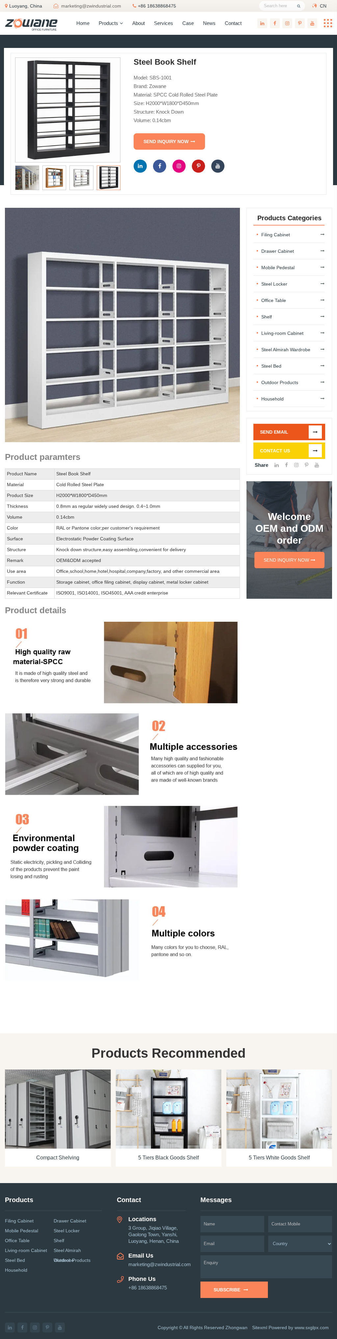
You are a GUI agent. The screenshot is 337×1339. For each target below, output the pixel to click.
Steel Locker (274, 284)
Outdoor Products (279, 382)
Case (188, 23)
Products (108, 23)
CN (323, 6)
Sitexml (259, 1327)
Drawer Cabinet (277, 251)
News (209, 23)
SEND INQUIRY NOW (166, 141)
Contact (233, 23)
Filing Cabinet (275, 234)
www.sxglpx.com (312, 1327)
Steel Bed (271, 366)
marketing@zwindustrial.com (91, 6)
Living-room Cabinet (282, 333)
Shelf (266, 316)
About (138, 23)
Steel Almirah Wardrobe (285, 349)
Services (163, 23)
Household (272, 398)
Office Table (273, 300)
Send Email (274, 432)
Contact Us (275, 450)
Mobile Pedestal (278, 267)
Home (83, 23)
